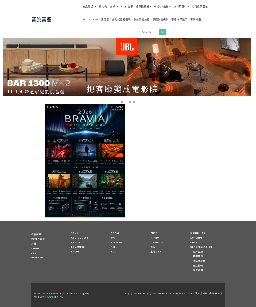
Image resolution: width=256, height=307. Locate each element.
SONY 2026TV (85, 150)
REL (113, 247)
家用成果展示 (179, 19)
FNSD (153, 233)
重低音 (105, 19)
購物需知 (198, 256)
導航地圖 (198, 270)
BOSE (193, 242)
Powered (50, 296)
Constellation (201, 247)
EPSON (75, 251)
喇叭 (113, 6)
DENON (75, 242)
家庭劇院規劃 (161, 19)
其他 (33, 243)
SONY (74, 233)
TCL (113, 251)
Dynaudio (78, 247)
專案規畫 (195, 19)
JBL (33, 253)
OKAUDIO (156, 242)
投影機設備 (142, 6)
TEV (153, 247)
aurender (197, 237)
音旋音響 (41, 19)
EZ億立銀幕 (38, 239)
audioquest (80, 237)
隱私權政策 (199, 261)
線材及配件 (180, 6)
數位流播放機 (142, 19)
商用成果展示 (200, 6)
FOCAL (115, 233)
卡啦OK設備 (161, 6)
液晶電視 (88, 6)
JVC (113, 237)
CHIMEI (36, 248)
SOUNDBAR (90, 19)
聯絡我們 (198, 265)
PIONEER (37, 257)
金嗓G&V (155, 251)
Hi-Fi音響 (127, 6)
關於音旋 (198, 251)
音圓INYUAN (197, 233)
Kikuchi (116, 242)
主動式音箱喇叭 (121, 19)
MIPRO (154, 237)
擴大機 (103, 6)
